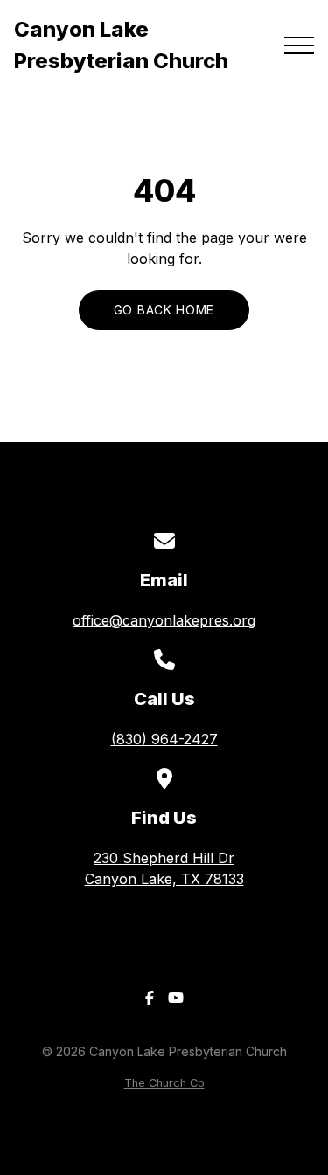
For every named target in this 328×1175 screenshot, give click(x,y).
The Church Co (164, 1082)
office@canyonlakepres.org (164, 620)
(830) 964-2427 (164, 739)
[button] (299, 45)
